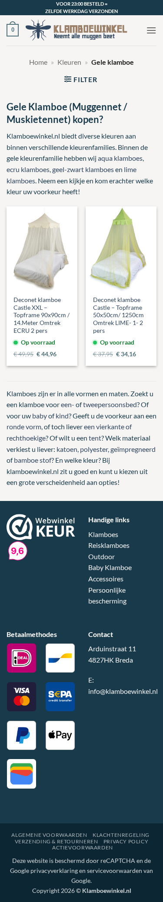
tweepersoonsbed (110, 404)
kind (62, 415)
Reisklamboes (109, 545)
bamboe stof (32, 460)
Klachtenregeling (121, 835)
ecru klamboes (28, 169)
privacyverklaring (54, 870)
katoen (67, 449)
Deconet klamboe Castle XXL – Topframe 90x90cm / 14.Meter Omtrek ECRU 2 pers (41, 315)
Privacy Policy (126, 841)
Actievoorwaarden (82, 847)
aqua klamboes (120, 158)
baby (39, 415)
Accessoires (105, 578)
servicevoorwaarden (114, 870)
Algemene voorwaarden (49, 835)
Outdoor (101, 556)
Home (38, 62)
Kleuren (69, 62)
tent (95, 438)
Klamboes (103, 534)
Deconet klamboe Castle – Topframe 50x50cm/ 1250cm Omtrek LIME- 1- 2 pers (118, 315)
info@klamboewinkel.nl (123, 691)
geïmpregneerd (133, 449)
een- (67, 404)
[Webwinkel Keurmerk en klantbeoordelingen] (41, 526)
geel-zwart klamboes (83, 169)
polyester (94, 449)
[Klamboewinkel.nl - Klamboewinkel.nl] (82, 30)
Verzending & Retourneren (56, 841)
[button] (13, 30)
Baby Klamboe (110, 567)
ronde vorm (24, 426)
